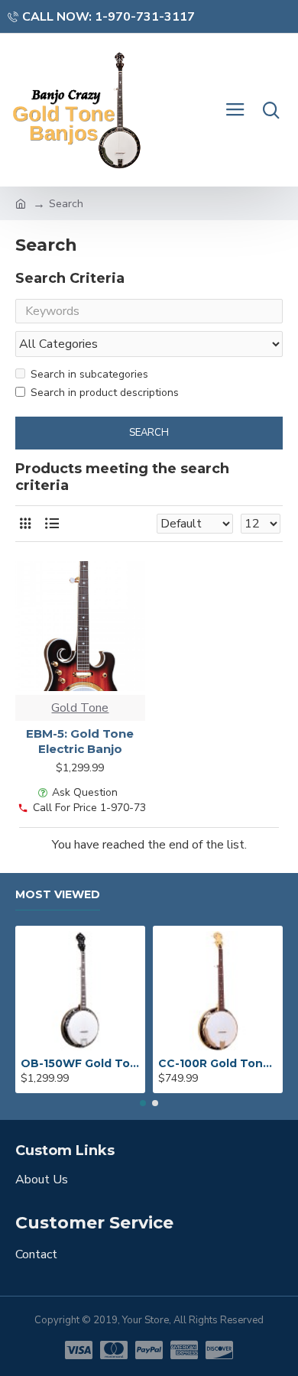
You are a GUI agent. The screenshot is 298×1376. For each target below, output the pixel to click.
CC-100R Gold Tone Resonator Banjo (217, 1063)
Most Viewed (57, 894)
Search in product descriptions (105, 392)
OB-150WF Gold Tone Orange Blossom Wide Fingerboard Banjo (80, 1063)
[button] (143, 1103)
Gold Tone (80, 707)
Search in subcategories (89, 374)
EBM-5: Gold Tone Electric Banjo (80, 741)
